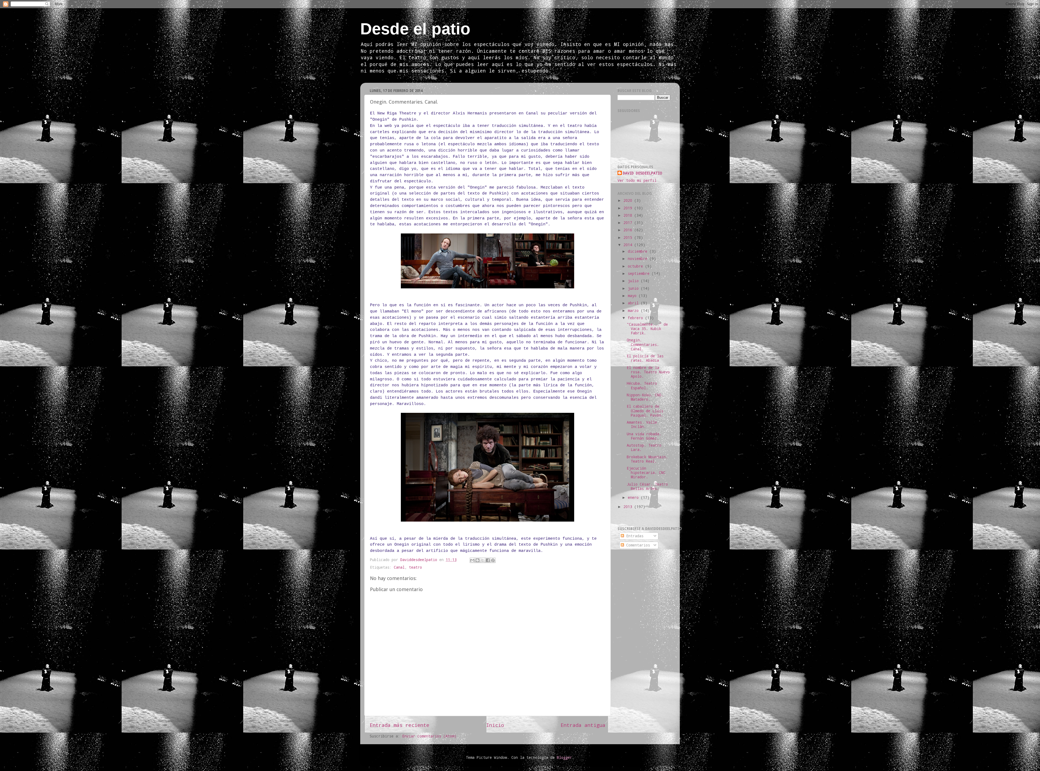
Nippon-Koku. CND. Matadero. (645, 397)
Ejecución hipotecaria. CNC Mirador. (646, 472)
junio (634, 288)
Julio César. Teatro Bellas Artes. (647, 486)
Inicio (495, 724)
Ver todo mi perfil (637, 180)
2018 (628, 215)
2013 (628, 506)
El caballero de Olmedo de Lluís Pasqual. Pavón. (645, 410)
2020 (628, 200)
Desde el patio (415, 29)
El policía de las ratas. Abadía (645, 358)
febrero (636, 317)
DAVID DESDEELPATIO (642, 173)
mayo (633, 295)
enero (634, 497)
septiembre (640, 273)
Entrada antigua (583, 724)
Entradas (634, 535)
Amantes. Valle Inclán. (642, 424)
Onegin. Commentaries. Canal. (643, 344)
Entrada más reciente (399, 724)
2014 (628, 244)
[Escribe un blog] (477, 560)
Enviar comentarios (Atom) (429, 736)
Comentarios (637, 545)
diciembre (638, 251)
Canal (399, 567)
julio (634, 280)
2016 (628, 230)
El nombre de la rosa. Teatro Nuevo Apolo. (648, 372)
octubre (636, 266)
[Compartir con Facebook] (487, 560)
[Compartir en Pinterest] (493, 560)
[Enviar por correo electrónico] (472, 560)
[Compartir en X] (482, 560)
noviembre (638, 258)
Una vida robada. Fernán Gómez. (644, 436)
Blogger (564, 757)
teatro (415, 567)
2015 (628, 237)
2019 (628, 208)
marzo (634, 310)
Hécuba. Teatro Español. (642, 385)
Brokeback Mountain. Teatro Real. (647, 459)
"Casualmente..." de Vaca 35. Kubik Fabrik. (647, 328)
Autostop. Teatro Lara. (644, 447)
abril (634, 303)
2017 (628, 222)
